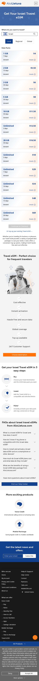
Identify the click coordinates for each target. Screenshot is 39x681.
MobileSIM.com (26, 588)
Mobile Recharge (19, 532)
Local (9, 41)
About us (5, 591)
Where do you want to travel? (13, 30)
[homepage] (18, 3)
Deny (10, 673)
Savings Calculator (9, 625)
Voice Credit (19, 512)
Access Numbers (9, 618)
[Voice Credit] (20, 504)
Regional (19, 41)
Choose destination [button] (19, 355)
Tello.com (24, 585)
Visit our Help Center (19, 484)
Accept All (29, 673)
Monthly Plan (7, 611)
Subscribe (29, 556)
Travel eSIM (6, 638)
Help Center (25, 575)
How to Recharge (9, 635)
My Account (6, 578)
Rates (5, 608)
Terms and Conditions (9, 587)
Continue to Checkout (19, 226)
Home (4, 575)
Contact (24, 578)
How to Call (7, 614)
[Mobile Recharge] (20, 524)
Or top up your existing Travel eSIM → (19, 231)
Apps (5, 621)
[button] (35, 3)
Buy (4, 604)
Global (29, 41)
